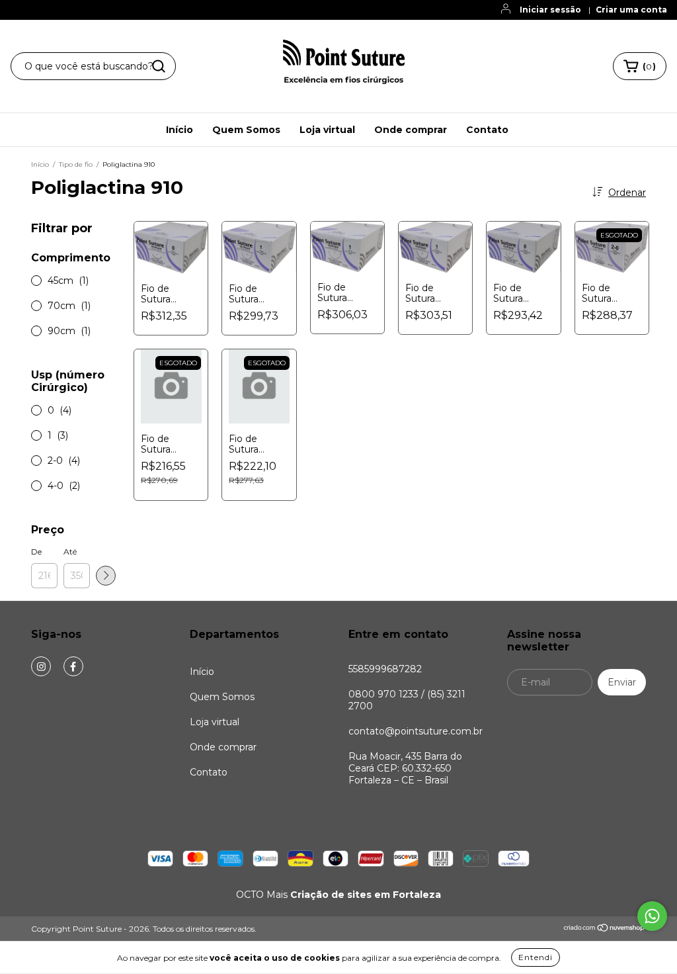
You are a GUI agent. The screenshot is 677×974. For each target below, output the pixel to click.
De (36, 551)
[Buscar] (158, 66)
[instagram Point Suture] (41, 666)
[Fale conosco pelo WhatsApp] (652, 916)
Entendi (535, 957)
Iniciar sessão (550, 10)
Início (179, 130)
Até (70, 551)
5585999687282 (385, 669)
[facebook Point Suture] (73, 666)
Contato (487, 130)
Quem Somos (246, 130)
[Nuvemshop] (604, 929)
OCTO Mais (338, 895)
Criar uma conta (631, 10)
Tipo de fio (76, 164)
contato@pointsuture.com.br (415, 731)
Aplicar (106, 576)
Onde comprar (410, 130)
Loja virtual (327, 130)
